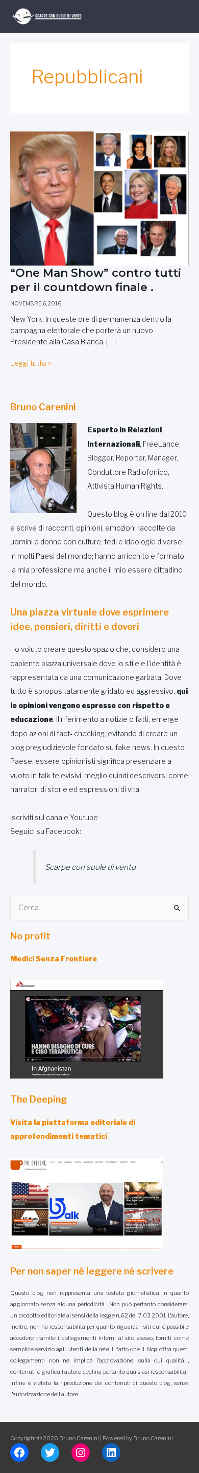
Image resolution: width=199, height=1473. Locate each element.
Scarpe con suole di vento (90, 867)
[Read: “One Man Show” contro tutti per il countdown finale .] (99, 198)
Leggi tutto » (30, 363)
